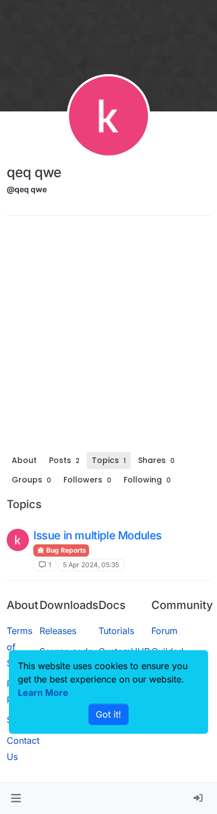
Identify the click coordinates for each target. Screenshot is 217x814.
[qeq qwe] (18, 540)
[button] (15, 798)
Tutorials (116, 630)
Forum (164, 630)
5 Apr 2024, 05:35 (91, 564)
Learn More (43, 692)
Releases (58, 630)
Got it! (108, 714)
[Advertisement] (108, 337)
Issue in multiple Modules (97, 535)
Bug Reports (65, 550)
